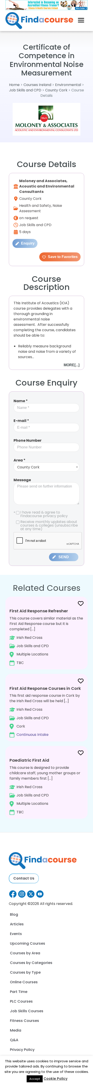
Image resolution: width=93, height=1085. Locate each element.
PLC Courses (21, 1001)
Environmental (68, 84)
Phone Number (28, 440)
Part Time (18, 991)
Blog (14, 914)
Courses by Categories (31, 962)
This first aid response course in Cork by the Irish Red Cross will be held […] (45, 711)
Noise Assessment (40, 208)
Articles (17, 924)
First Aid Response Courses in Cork (45, 688)
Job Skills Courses (26, 1011)
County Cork (56, 90)
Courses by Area (25, 953)
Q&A (14, 1040)
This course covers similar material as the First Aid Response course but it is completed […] (46, 636)
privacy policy (55, 515)
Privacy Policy (22, 1049)
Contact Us (23, 878)
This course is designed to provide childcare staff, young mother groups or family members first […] (44, 786)
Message (22, 480)
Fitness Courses (24, 1020)
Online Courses (24, 982)
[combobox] (46, 467)
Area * (20, 460)
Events (16, 933)
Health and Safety (35, 205)
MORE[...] (71, 365)
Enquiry (27, 243)
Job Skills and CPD (25, 90)
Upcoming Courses (27, 943)
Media (15, 1030)
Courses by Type (25, 972)
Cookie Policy (55, 1078)
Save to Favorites (62, 257)
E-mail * (21, 420)
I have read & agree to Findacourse (41, 514)
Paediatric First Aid (29, 760)
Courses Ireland (37, 84)
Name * (21, 401)
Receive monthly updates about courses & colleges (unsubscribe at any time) (49, 525)
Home (14, 84)
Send (63, 557)
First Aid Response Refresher (38, 611)
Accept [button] (34, 1079)
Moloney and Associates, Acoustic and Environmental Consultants (46, 186)
